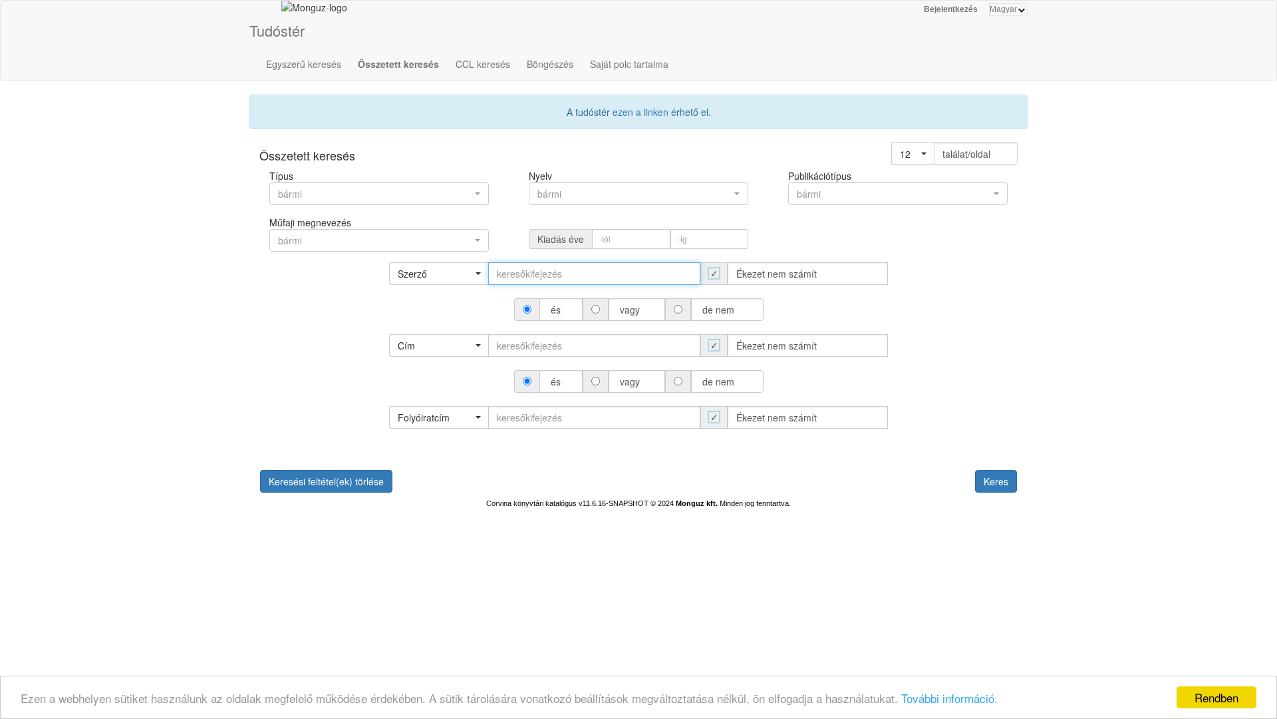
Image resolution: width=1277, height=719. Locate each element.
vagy (629, 309)
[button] (912, 153)
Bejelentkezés (951, 9)
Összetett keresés (398, 64)
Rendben (1216, 697)
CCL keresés (483, 64)
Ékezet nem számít (776, 273)
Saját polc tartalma (629, 64)
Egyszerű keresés (303, 64)
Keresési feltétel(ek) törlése (326, 481)
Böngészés (550, 64)
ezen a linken (640, 112)
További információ (947, 698)
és (555, 309)
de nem (718, 309)
